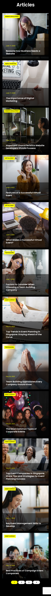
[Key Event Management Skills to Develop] (25, 508)
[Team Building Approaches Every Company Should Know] (25, 366)
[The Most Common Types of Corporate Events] (25, 414)
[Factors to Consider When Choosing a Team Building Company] (25, 272)
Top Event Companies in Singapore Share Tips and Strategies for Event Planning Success (25, 476)
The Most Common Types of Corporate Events (21, 430)
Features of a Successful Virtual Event (23, 194)
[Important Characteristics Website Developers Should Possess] (25, 130)
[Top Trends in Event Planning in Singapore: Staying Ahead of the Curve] (25, 319)
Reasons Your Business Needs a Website (23, 52)
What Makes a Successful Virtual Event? (24, 241)
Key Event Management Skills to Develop (23, 525)
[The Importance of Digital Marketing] (25, 83)
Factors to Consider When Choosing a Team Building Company (20, 287)
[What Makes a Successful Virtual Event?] (25, 225)
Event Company (10, 300)
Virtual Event (9, 158)
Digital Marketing (10, 63)
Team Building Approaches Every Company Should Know (24, 383)
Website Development (12, 16)
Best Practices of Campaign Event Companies (24, 572)
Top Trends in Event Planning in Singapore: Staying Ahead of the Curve (24, 334)
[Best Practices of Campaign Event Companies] (25, 555)
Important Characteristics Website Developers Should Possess (25, 147)
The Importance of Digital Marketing (20, 99)
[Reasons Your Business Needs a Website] (25, 36)
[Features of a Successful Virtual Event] (25, 177)
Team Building (9, 252)
